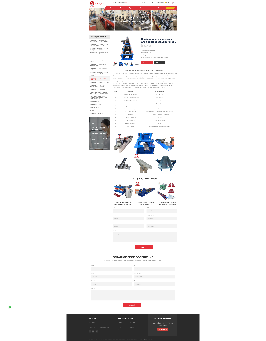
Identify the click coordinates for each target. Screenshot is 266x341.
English (174, 3)
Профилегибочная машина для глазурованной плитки (99, 49)
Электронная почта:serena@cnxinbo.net (138, 3)
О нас (151, 8)
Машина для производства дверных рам (98, 64)
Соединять (163, 329)
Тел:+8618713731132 (119, 3)
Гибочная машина (95, 101)
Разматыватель (94, 107)
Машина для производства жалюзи (98, 60)
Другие (92, 110)
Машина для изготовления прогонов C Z (98, 78)
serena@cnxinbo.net (104, 138)
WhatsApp (115, 222)
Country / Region (150, 215)
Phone (114, 215)
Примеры (132, 8)
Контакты (161, 8)
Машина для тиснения (96, 113)
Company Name (150, 222)
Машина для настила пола (98, 57)
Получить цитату (170, 7)
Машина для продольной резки (99, 89)
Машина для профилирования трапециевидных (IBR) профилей (99, 40)
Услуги (142, 8)
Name (114, 207)
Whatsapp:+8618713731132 (157, 3)
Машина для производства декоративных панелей (98, 85)
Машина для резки (95, 104)
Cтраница (113, 8)
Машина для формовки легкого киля (99, 69)
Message (114, 230)
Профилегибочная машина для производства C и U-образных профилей (99, 74)
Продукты (123, 8)
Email (148, 207)
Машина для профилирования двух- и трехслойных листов (99, 53)
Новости (132, 327)
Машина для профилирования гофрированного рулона (99, 44)
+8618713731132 (99, 143)
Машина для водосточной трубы (99, 82)
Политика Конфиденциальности (145, 339)
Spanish (168, 3)
